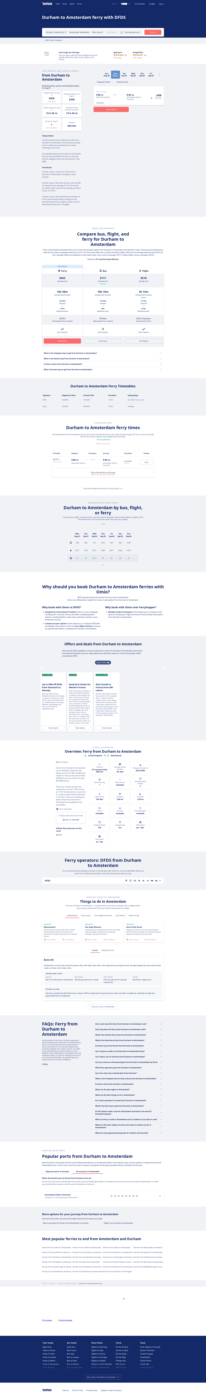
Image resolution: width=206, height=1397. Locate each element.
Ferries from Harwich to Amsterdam (56, 1257)
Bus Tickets (72, 1343)
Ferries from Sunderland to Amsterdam (89, 1257)
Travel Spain (145, 1357)
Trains (58, 4)
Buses (65, 4)
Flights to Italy (97, 1350)
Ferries (79, 4)
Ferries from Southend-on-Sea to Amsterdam (60, 1252)
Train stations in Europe (150, 1347)
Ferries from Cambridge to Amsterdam (119, 1257)
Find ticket (51, 101)
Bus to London (73, 1357)
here (121, 488)
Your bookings (140, 4)
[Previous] (70, 535)
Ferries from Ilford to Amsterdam (86, 1262)
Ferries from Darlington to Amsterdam (57, 1262)
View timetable (51, 128)
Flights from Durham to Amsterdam (118, 1223)
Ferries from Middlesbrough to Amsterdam (151, 1267)
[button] (98, 32)
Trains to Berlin (49, 1360)
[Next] (159, 74)
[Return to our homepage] (49, 4)
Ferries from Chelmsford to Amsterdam (149, 1257)
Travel (142, 1343)
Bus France (71, 1350)
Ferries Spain (121, 1354)
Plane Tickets (97, 1343)
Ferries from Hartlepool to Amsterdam (88, 1267)
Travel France (145, 1360)
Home (44, 1283)
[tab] (103, 81)
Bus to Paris (72, 1360)
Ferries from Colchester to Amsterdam (88, 1252)
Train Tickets (48, 1343)
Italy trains (47, 1347)
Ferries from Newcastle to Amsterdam (148, 1247)
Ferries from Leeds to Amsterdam (116, 1247)
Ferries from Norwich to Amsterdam (118, 1252)
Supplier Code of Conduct (111, 1390)
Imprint (66, 1390)
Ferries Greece (122, 1347)
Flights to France (98, 1354)
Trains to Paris (49, 1354)
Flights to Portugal (99, 1357)
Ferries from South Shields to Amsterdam (120, 1262)
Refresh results (101, 444)
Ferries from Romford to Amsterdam (118, 1267)
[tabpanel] (103, 699)
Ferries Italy (121, 1357)
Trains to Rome (49, 1350)
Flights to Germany (99, 1347)
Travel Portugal (146, 1354)
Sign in (161, 4)
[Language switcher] (125, 4)
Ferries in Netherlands (67, 1283)
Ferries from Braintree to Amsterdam (88, 1271)
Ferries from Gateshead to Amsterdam (57, 1271)
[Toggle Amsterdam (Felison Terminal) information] (160, 1196)
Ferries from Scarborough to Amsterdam (58, 1267)
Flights (72, 4)
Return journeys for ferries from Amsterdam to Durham (66, 1223)
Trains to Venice (49, 1357)
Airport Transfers (147, 1350)
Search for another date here (103, 474)
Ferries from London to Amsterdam (56, 1247)
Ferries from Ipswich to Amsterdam (147, 1252)
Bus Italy (70, 1354)
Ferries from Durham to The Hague (117, 1271)
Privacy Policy (91, 1390)
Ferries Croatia (122, 1350)
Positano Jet (121, 1360)
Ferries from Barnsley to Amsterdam (148, 1262)
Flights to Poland (98, 1360)
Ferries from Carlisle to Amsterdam (87, 1247)
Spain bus (71, 1347)
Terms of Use (77, 1390)
